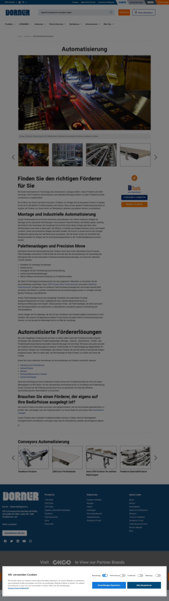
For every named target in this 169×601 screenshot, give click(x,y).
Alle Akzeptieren (144, 585)
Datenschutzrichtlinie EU (18, 588)
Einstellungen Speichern (109, 585)
